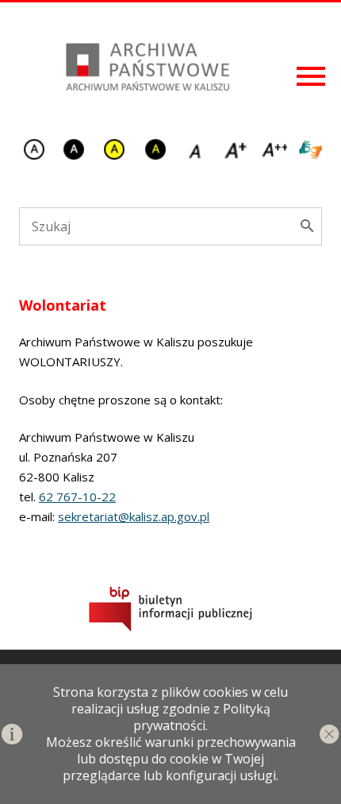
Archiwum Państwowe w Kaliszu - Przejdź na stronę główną (146, 65)
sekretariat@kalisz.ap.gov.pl (133, 516)
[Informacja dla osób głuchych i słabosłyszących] (310, 151)
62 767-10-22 (77, 496)
